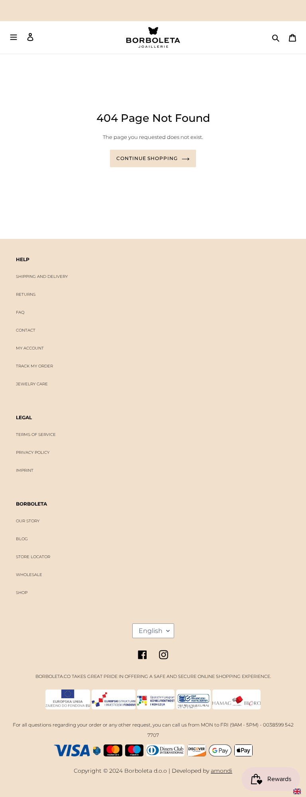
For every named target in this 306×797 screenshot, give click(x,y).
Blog (22, 538)
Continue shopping (147, 158)
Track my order (34, 366)
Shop (21, 592)
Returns (25, 294)
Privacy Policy (32, 452)
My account (30, 348)
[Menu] (13, 37)
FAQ (20, 312)
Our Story (27, 521)
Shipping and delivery (42, 276)
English (151, 631)
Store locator (33, 556)
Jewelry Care (32, 384)
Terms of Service (36, 434)
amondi (221, 770)
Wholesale (29, 574)
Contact (25, 330)
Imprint (24, 470)
